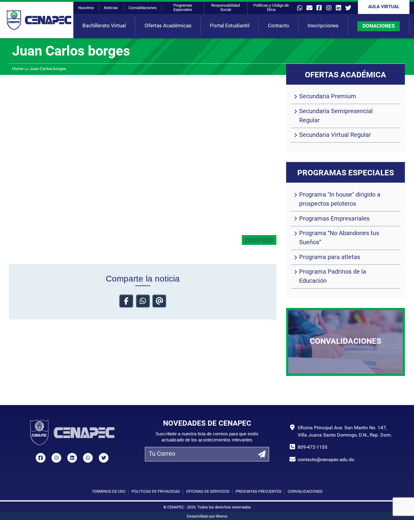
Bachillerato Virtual (104, 26)
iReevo (221, 516)
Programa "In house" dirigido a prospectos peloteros (339, 199)
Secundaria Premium (327, 97)
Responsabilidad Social (225, 8)
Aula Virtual (383, 7)
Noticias (111, 8)
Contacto (278, 26)
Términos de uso (108, 492)
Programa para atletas (329, 258)
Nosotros (86, 8)
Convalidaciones (143, 8)
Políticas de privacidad (156, 492)
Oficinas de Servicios (207, 492)
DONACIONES (378, 26)
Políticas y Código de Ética (271, 8)
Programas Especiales (182, 8)
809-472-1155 (312, 447)
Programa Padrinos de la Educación (332, 276)
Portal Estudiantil (229, 26)
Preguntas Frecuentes (258, 492)
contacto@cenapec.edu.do (326, 460)
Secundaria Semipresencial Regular (336, 116)
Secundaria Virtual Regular (335, 135)
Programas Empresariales (334, 219)
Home (17, 69)
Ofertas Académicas (168, 26)
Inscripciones (323, 26)
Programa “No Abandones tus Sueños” (339, 238)
